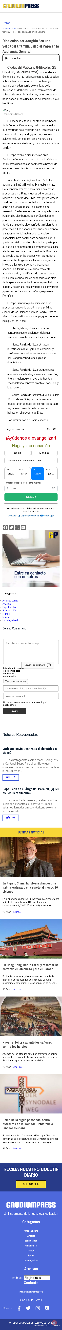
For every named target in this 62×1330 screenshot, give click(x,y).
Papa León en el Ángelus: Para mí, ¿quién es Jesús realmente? (31, 791)
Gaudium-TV (9, 610)
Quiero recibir (31, 1184)
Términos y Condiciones (47, 1325)
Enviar (14, 711)
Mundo (6, 613)
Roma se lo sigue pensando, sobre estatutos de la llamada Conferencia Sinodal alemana (27, 1124)
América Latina (10, 600)
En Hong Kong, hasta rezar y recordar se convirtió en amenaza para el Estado (30, 967)
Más (8, 777)
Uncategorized (10, 620)
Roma (6, 23)
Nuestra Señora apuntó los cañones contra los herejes (27, 1044)
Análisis (6, 604)
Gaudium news (9, 28)
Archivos (17, 1278)
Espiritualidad (9, 607)
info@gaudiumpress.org (31, 1291)
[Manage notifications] (54, 1322)
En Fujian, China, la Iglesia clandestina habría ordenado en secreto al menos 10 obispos (30, 887)
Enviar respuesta (35, 665)
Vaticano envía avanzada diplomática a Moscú (29, 751)
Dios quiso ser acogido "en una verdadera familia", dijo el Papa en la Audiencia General (30, 46)
